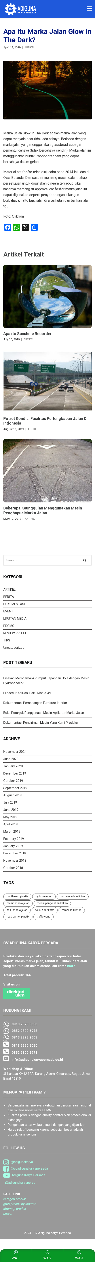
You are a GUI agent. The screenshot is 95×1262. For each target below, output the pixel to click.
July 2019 (10, 802)
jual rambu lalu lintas (72, 896)
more (71, 966)
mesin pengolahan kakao (52, 903)
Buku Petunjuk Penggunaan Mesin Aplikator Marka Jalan (43, 713)
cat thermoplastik (17, 896)
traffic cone (43, 916)
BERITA (8, 597)
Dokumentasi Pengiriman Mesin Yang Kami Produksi (40, 723)
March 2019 (11, 831)
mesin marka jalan (18, 903)
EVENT (8, 611)
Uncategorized (13, 648)
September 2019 (15, 788)
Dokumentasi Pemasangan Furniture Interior (35, 703)
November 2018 (14, 861)
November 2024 (14, 752)
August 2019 (12, 795)
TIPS (6, 640)
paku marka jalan (17, 910)
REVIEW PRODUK (15, 633)
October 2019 (13, 781)
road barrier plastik (18, 916)
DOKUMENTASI (14, 604)
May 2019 (10, 817)
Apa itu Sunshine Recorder (27, 333)
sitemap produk (14, 1209)
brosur (8, 1214)
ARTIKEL (29, 47)
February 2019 (13, 839)
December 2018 (14, 853)
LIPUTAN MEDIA (15, 619)
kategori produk (14, 1199)
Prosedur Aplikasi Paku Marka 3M (27, 693)
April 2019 (10, 824)
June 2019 (10, 810)
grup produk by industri (19, 1204)
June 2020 (10, 759)
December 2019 (14, 773)
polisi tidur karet (44, 910)
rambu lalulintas (72, 910)
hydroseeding (44, 896)
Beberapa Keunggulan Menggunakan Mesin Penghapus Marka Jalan (42, 510)
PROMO (8, 626)
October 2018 (13, 868)
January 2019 (13, 846)
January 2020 (13, 766)
